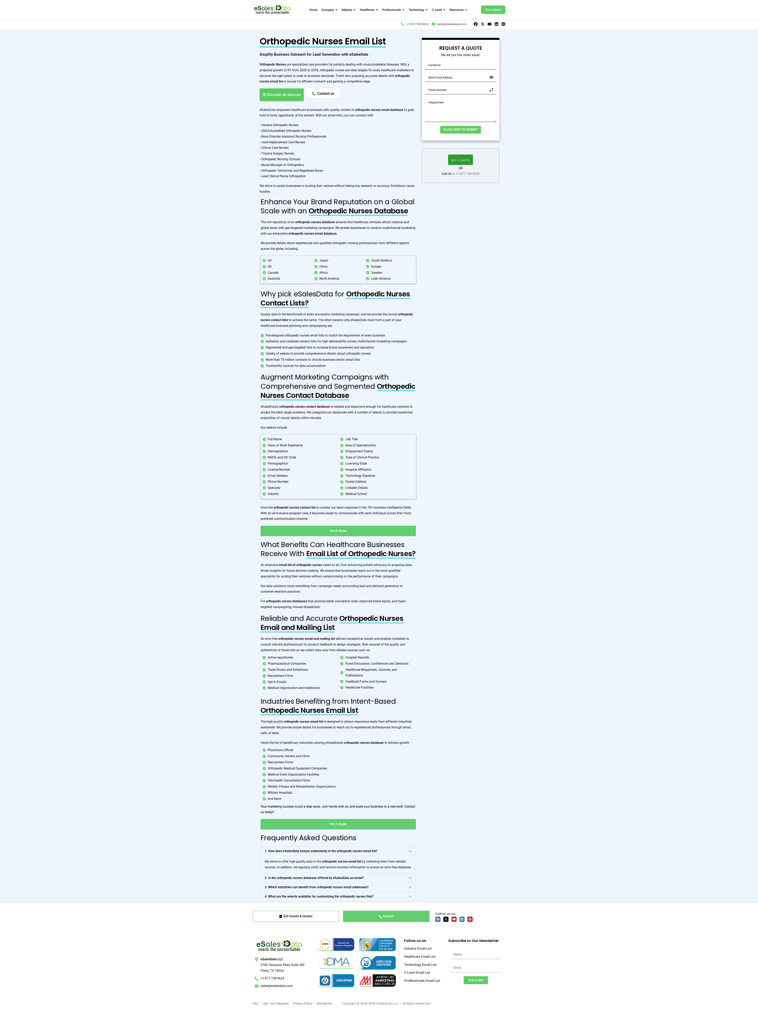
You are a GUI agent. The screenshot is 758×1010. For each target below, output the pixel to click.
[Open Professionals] (403, 10)
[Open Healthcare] (376, 10)
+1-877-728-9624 (467, 174)
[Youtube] (490, 24)
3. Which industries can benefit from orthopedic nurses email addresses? (317, 887)
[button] (338, 851)
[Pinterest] (503, 24)
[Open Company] (336, 10)
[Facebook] (476, 24)
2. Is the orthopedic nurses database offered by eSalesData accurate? (314, 878)
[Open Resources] (466, 10)
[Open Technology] (426, 10)
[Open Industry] (354, 10)
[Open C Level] (444, 10)
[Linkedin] (496, 24)
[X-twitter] (483, 24)
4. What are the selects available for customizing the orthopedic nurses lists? (319, 896)
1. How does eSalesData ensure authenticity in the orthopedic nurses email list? (321, 851)
